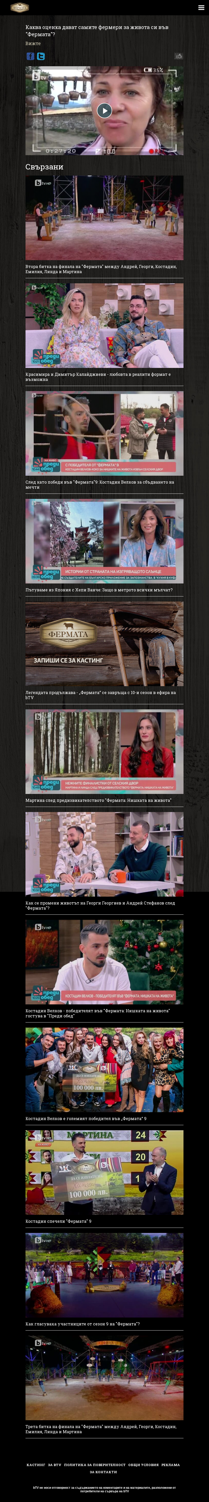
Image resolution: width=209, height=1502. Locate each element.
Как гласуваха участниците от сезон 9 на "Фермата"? (82, 1323)
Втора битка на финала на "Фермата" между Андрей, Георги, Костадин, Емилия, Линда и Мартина (101, 269)
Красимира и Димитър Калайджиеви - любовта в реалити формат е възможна (98, 377)
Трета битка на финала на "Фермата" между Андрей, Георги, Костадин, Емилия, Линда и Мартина (100, 1429)
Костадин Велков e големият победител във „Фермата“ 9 (86, 1118)
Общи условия (143, 1465)
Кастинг (36, 1465)
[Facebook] (30, 56)
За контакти (103, 1472)
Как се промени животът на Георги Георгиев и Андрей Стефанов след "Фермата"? (100, 905)
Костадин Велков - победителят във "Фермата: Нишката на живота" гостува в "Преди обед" (97, 1013)
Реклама (170, 1465)
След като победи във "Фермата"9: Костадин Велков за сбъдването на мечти (99, 485)
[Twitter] (41, 56)
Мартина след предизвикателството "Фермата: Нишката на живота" (98, 800)
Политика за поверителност (95, 1465)
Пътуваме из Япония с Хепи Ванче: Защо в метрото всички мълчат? (99, 589)
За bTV (54, 1465)
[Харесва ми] (177, 56)
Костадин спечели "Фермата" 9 (58, 1221)
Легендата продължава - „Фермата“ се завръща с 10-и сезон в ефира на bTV (100, 695)
